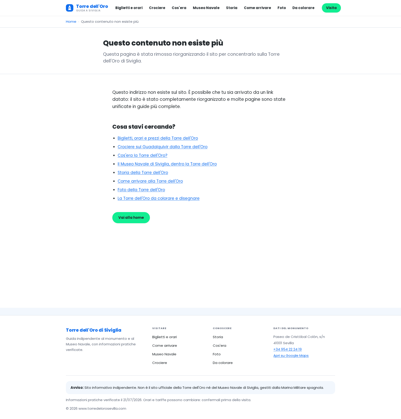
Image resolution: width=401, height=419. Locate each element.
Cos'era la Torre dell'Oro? (142, 155)
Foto (282, 7)
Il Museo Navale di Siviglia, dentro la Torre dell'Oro (167, 164)
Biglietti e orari (128, 7)
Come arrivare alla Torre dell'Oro (150, 181)
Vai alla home (131, 217)
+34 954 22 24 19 (287, 349)
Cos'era (179, 7)
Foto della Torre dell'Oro (141, 190)
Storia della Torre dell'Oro (143, 172)
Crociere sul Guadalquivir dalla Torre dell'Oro (162, 147)
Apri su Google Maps (291, 355)
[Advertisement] (200, 258)
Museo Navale (206, 7)
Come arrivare (257, 7)
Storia (231, 7)
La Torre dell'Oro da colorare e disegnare (159, 198)
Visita (331, 7)
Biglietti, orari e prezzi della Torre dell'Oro (158, 138)
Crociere (157, 7)
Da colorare (303, 7)
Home (71, 21)
